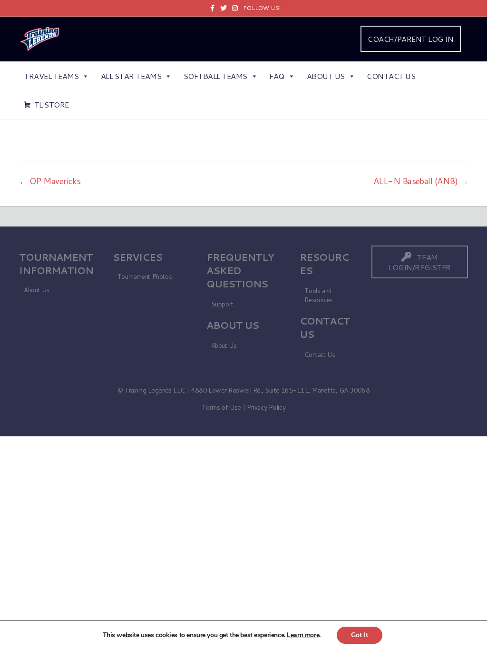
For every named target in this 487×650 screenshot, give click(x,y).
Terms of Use (221, 407)
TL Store (51, 104)
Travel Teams (51, 75)
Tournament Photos (144, 276)
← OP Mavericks (49, 181)
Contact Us (391, 75)
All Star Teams (131, 75)
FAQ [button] (276, 75)
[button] (419, 262)
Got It (359, 635)
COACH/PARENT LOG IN (410, 38)
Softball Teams (215, 75)
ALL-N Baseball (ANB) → (420, 181)
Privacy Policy (266, 407)
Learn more (303, 635)
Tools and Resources (318, 295)
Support (222, 304)
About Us (326, 75)
